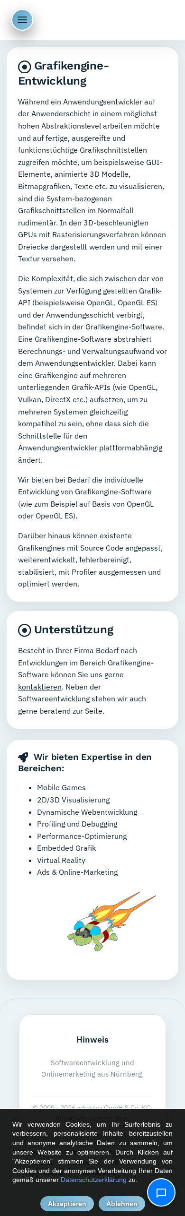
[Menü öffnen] (22, 20)
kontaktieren (40, 686)
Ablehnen (122, 1203)
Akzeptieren (67, 1203)
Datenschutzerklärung (94, 1179)
